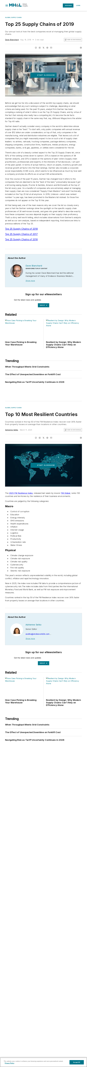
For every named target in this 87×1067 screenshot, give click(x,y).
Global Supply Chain (13, 17)
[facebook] (36, 48)
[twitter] (43, 48)
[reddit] (47, 48)
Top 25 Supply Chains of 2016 (21, 239)
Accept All (76, 1062)
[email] (51, 48)
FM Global (65, 493)
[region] (43, 1062)
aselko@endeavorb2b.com (38, 634)
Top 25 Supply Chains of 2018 (21, 228)
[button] (6, 5)
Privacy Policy (9, 1063)
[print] (81, 48)
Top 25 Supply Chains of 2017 (21, 234)
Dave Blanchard (12, 40)
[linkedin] (40, 48)
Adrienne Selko (11, 430)
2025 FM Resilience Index (21, 493)
